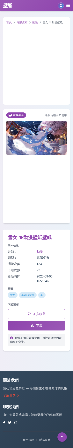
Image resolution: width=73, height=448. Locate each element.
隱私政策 (44, 439)
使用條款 (28, 439)
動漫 (35, 22)
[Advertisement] (36, 63)
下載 (38, 325)
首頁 (9, 22)
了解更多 (9, 395)
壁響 (7, 5)
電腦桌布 (22, 22)
